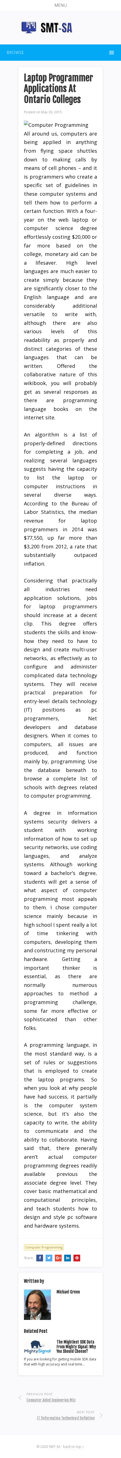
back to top (72, 1446)
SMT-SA (55, 1446)
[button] (60, 5)
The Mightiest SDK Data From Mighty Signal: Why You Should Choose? (76, 1347)
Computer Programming (43, 1247)
